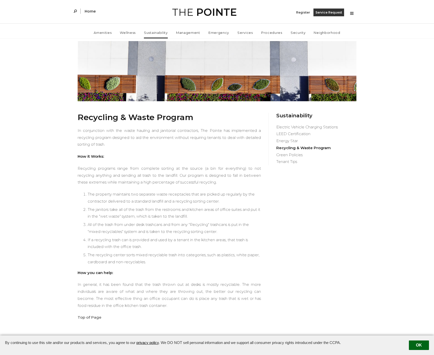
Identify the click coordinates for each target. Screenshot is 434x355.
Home (90, 11)
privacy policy (147, 342)
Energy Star (287, 140)
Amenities (103, 33)
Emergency (218, 33)
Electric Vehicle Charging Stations (307, 127)
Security (298, 33)
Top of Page (89, 317)
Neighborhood (327, 33)
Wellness (128, 33)
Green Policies (289, 154)
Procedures (271, 33)
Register (303, 12)
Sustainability (156, 33)
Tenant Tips (286, 161)
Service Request (328, 12)
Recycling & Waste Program (303, 147)
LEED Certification (293, 133)
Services (245, 33)
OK (419, 345)
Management (188, 33)
